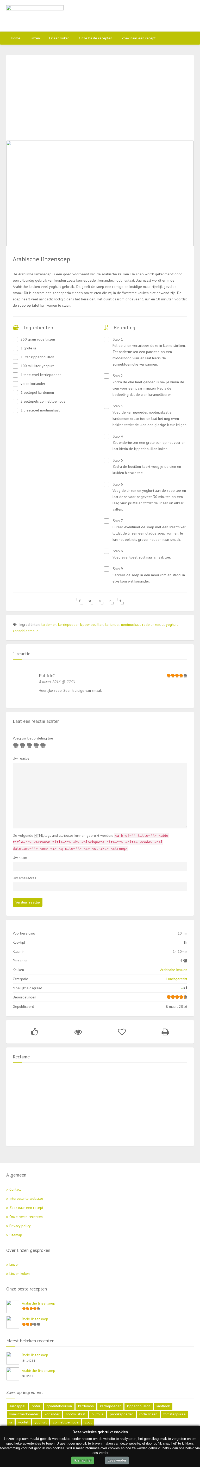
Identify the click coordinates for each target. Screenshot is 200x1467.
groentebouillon (59, 1406)
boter (36, 1406)
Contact (15, 1189)
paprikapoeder (121, 1414)
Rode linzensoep (35, 1319)
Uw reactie (21, 758)
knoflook (163, 1406)
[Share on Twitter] (90, 601)
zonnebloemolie (26, 630)
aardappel (17, 1406)
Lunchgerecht (176, 979)
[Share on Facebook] (80, 601)
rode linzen (151, 624)
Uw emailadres (24, 878)
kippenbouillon (91, 624)
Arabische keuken (173, 969)
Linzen (35, 38)
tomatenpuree (175, 1414)
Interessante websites (26, 1198)
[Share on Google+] (100, 601)
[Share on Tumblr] (120, 601)
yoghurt (172, 624)
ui (163, 624)
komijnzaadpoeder (24, 1414)
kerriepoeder (68, 624)
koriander (112, 624)
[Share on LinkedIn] (110, 601)
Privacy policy (20, 1225)
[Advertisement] (132, 16)
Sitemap (15, 1235)
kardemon (49, 624)
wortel (23, 1422)
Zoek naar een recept (138, 38)
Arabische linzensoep (38, 1303)
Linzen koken (59, 38)
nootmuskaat (131, 624)
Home (15, 38)
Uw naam (20, 857)
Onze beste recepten (95, 38)
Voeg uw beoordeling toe (33, 738)
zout (88, 1422)
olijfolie (98, 1414)
